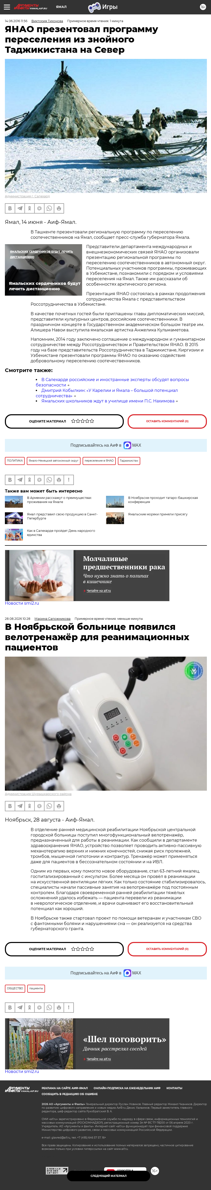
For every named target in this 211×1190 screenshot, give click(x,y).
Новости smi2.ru (22, 603)
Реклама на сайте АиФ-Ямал (65, 1088)
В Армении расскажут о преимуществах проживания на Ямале (59, 500)
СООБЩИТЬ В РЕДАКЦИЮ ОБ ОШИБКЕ (70, 1094)
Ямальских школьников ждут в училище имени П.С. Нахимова (107, 401)
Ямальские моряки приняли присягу (158, 514)
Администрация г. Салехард (27, 196)
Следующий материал (109, 1176)
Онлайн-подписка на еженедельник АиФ (127, 1088)
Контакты (174, 1088)
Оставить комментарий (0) (167, 421)
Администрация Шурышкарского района (38, 794)
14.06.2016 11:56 (16, 21)
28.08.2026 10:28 (17, 619)
